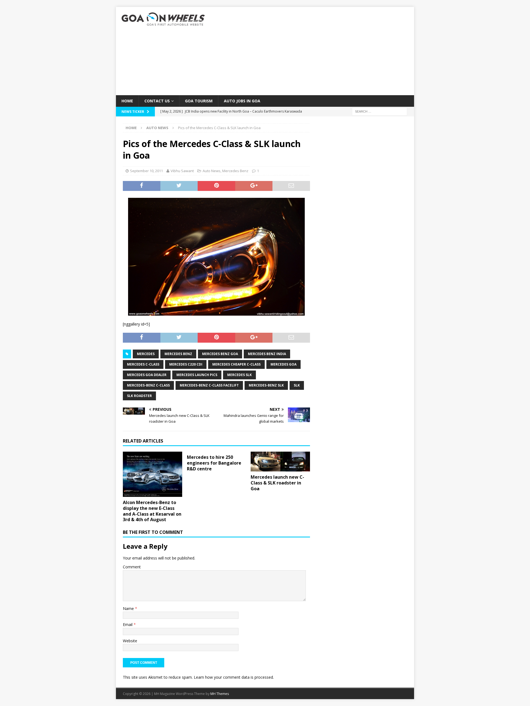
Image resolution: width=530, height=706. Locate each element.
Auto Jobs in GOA (242, 100)
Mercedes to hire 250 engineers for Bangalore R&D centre (214, 463)
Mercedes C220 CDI (185, 364)
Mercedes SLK (239, 374)
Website (130, 640)
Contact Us (157, 100)
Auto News (212, 170)
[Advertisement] (313, 51)
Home (127, 100)
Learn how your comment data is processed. (234, 677)
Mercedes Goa (283, 364)
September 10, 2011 (146, 170)
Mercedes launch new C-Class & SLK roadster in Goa (277, 483)
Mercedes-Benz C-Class (148, 385)
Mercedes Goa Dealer (146, 374)
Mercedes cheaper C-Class (236, 364)
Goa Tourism (199, 100)
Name (129, 608)
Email (128, 624)
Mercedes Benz (235, 170)
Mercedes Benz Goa (220, 353)
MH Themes (219, 693)
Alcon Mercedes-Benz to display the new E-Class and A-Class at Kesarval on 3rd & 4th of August (152, 511)
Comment (132, 566)
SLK (297, 385)
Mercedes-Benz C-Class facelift (209, 385)
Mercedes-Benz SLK (266, 385)
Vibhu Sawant (182, 170)
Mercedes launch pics (196, 374)
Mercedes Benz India (267, 353)
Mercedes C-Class (143, 364)
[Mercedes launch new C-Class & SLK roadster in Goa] (280, 461)
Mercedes (146, 353)
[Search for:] (379, 111)
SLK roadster (139, 395)
